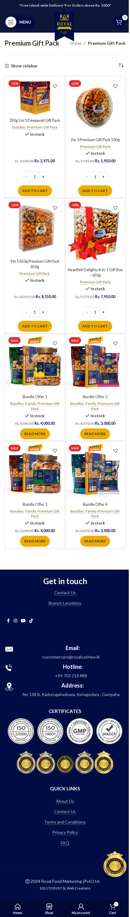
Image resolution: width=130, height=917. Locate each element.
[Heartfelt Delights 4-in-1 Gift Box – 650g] (95, 232)
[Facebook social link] (8, 621)
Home (76, 43)
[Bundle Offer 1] (34, 363)
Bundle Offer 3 (35, 504)
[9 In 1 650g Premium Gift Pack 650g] (34, 228)
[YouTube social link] (23, 621)
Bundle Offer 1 (35, 397)
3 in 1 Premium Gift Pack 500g (95, 140)
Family (30, 403)
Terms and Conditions (65, 821)
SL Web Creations (76, 888)
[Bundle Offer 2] (95, 363)
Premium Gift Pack (42, 127)
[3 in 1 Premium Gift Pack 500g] (95, 106)
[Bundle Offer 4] (95, 471)
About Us (65, 801)
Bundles (19, 127)
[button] (35, 190)
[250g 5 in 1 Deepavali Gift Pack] (34, 97)
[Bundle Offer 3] (34, 471)
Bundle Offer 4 (95, 504)
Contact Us (65, 592)
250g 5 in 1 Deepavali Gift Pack (34, 120)
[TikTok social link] (31, 621)
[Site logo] (64, 25)
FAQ (65, 842)
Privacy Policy (65, 832)
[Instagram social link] (15, 621)
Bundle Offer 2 (95, 397)
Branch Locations (65, 603)
